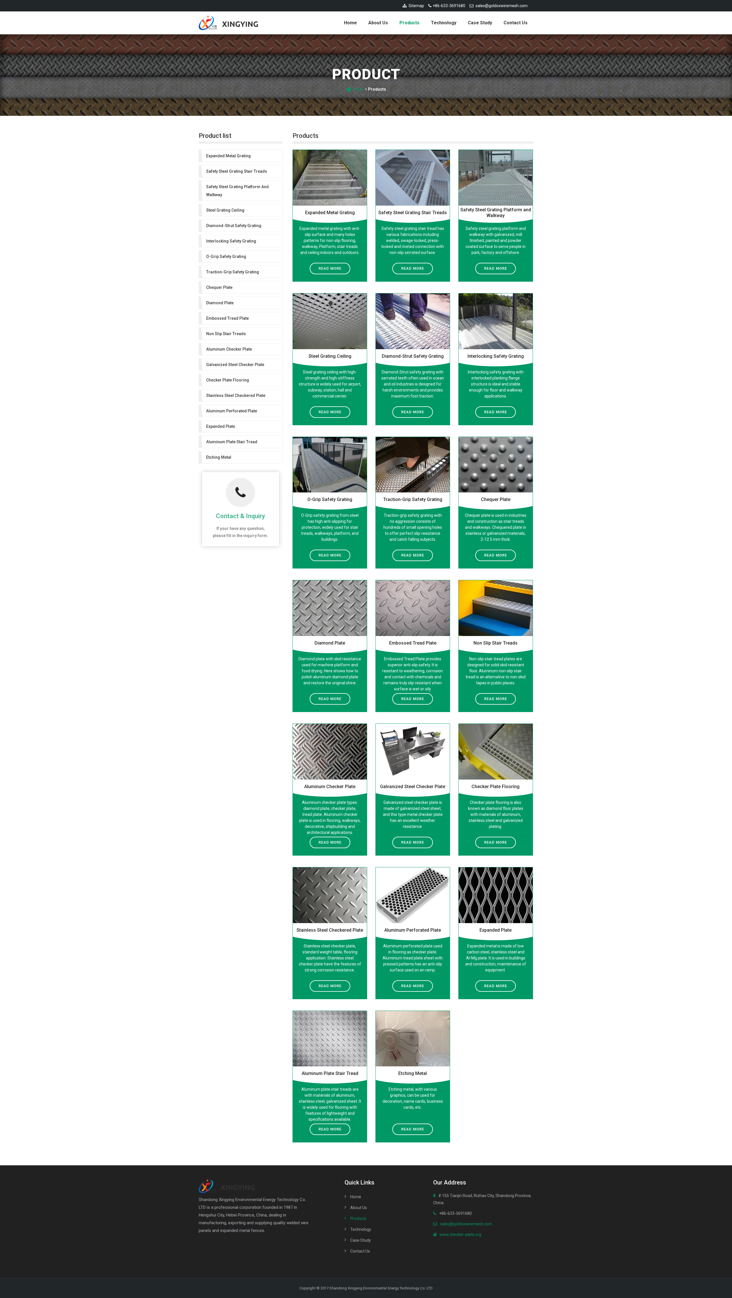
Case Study (480, 22)
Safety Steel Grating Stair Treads (412, 212)
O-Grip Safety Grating (329, 499)
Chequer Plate (495, 499)
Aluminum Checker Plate (329, 786)
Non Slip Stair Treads (496, 643)
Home (350, 22)
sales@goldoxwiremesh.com (502, 5)
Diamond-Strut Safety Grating (413, 356)
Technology (443, 22)
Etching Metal (412, 1073)
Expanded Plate (496, 930)
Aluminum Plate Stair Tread (330, 1073)
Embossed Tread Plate (412, 643)
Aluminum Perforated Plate (412, 930)
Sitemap (416, 5)
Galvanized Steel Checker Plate (412, 786)
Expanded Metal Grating (330, 212)
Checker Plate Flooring (496, 786)
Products (409, 22)
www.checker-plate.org (460, 1234)
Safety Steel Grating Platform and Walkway (495, 212)
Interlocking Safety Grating (496, 356)
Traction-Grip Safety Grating (412, 499)
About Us (378, 22)
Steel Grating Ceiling (330, 356)
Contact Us (516, 22)
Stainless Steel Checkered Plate (330, 930)
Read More (330, 268)
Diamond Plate (330, 643)
